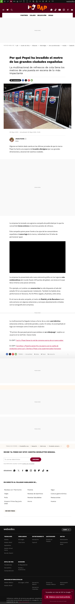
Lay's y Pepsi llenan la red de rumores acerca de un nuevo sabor (40, 340)
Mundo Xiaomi (8, 553)
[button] (21, 139)
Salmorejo (43, 446)
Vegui (53, 490)
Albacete (34, 45)
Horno (30, 501)
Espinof (34, 542)
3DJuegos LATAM (23, 582)
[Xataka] (1, 1)
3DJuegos (21, 539)
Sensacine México (35, 583)
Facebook (67, 10)
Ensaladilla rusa (24, 446)
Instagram (63, 10)
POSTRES (24, 15)
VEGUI (50, 15)
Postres (30, 490)
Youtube (59, 10)
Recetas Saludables (34, 497)
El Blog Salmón (23, 565)
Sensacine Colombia (35, 588)
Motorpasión (64, 539)
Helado (64, 45)
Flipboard (29, 80)
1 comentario (16, 80)
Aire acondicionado (54, 45)
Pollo (6, 497)
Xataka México (8, 582)
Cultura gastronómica (58, 494)
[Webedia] (9, 529)
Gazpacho (35, 446)
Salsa (37, 354)
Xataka (6, 539)
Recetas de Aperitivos (35, 494)
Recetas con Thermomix (13, 490)
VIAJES (32, 15)
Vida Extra (21, 542)
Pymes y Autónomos (21, 568)
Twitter (26, 80)
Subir (65, 529)
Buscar (11, 10)
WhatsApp (51, 10)
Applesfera (7, 545)
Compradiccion (9, 570)
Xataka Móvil (8, 542)
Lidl (17, 45)
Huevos (53, 501)
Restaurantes (55, 497)
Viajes (6, 494)
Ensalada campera (54, 446)
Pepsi (44, 354)
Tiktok (55, 10)
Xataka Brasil (8, 585)
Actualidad (28, 354)
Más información (24, 602)
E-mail (72, 10)
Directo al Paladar (49, 540)
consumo (52, 354)
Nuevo (7, 10)
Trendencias (8, 565)
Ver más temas (10, 511)
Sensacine (35, 539)
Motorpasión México (64, 583)
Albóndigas (43, 45)
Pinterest (34, 470)
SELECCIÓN (41, 15)
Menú (3, 10)
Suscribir (36, 459)
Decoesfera (7, 567)
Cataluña (71, 45)
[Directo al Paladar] (37, 7)
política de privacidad (28, 463)
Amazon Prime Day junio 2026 (13, 502)
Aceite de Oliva (25, 45)
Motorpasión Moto (64, 543)
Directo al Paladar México (51, 583)
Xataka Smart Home (8, 549)
